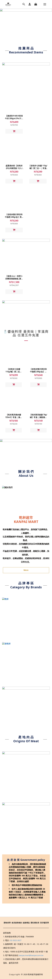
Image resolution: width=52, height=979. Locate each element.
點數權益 (26, 922)
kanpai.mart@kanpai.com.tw (31, 955)
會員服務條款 (17, 922)
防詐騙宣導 (44, 922)
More (26, 570)
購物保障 (7, 922)
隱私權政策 (35, 922)
